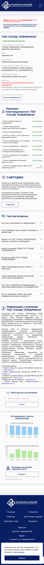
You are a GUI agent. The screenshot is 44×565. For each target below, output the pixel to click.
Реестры (11, 516)
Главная (11, 512)
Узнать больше (18, 552)
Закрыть (22, 558)
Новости (22, 527)
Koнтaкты (33, 521)
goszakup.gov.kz (8, 383)
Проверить (22, 474)
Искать (22, 404)
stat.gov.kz (6, 374)
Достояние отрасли (33, 516)
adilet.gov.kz (31, 379)
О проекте (33, 512)
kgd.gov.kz (18, 377)
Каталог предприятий (22, 531)
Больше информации (12, 97)
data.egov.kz (9, 370)
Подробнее (10, 204)
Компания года (11, 521)
